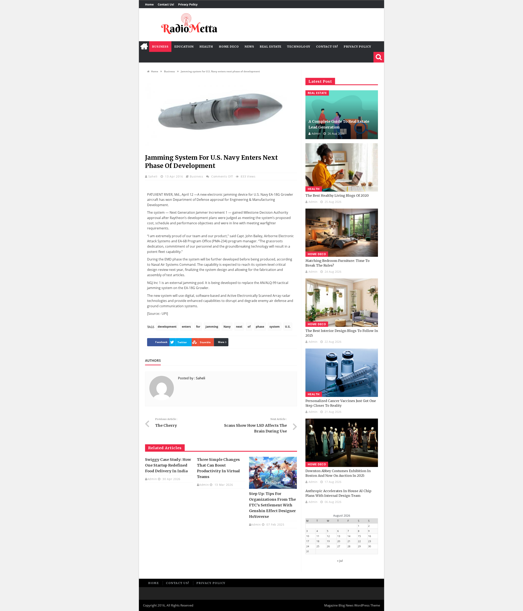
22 (359, 541)
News (249, 46)
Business (160, 46)
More (221, 342)
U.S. (288, 326)
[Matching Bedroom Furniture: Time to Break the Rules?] (341, 233)
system (274, 326)
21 (349, 541)
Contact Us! (166, 4)
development (167, 326)
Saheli (153, 176)
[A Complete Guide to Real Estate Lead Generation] (341, 114)
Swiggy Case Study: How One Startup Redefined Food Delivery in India (168, 465)
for (198, 326)
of (249, 326)
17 (307, 541)
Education (184, 46)
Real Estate (270, 46)
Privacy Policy (188, 4)
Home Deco (229, 46)
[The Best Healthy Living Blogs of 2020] (341, 167)
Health (206, 46)
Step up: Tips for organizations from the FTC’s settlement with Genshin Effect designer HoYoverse (272, 505)
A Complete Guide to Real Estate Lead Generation (338, 124)
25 (317, 546)
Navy (227, 326)
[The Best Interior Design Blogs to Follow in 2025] (341, 302)
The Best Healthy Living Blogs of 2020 (337, 195)
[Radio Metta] (188, 24)
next (239, 326)
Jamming (212, 326)
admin (152, 479)
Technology (298, 46)
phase (260, 326)
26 (328, 546)
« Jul (340, 561)
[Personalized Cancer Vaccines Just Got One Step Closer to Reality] (341, 373)
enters (186, 326)
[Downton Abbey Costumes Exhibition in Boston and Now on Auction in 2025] (341, 443)
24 (307, 546)
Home (149, 4)
